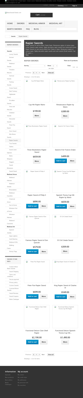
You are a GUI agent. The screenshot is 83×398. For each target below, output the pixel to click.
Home (10, 23)
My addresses (22, 380)
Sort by (26, 65)
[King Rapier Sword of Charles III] (65, 271)
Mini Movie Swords (11, 136)
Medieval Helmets (10, 179)
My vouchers (22, 385)
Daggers (11, 162)
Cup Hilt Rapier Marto (37, 105)
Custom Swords (14, 285)
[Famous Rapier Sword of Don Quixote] (36, 226)
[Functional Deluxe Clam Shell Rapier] (36, 316)
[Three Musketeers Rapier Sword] (36, 135)
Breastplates (13, 190)
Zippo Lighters (13, 236)
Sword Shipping (13, 271)
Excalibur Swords (11, 102)
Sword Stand (13, 171)
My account (23, 371)
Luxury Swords (13, 54)
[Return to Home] (7, 36)
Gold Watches (13, 239)
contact (45, 5)
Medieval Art (55, 23)
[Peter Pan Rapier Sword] (36, 271)
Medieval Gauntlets (10, 194)
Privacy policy (13, 282)
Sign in (74, 5)
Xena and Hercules (11, 108)
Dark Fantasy (13, 91)
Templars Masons (11, 71)
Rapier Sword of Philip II (37, 195)
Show (49, 65)
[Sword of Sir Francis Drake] (65, 135)
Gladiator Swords (10, 114)
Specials (7, 375)
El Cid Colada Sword (65, 240)
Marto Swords (14, 29)
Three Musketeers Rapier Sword (36, 151)
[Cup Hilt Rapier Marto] (36, 90)
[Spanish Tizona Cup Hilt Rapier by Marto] (65, 181)
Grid (74, 67)
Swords (20, 23)
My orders (21, 375)
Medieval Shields (10, 185)
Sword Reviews (13, 293)
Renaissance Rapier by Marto (65, 106)
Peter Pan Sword (11, 126)
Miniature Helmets (11, 216)
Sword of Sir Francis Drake (65, 150)
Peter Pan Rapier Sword (37, 285)
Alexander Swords (11, 120)
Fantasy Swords (10, 83)
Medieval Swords (10, 65)
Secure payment (14, 279)
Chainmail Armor (11, 200)
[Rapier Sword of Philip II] (36, 181)
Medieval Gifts (13, 242)
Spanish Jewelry (10, 231)
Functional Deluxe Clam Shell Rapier (37, 332)
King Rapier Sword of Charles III (65, 287)
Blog (36, 29)
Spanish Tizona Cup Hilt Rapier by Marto (65, 196)
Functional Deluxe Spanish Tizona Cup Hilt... (65, 332)
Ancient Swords (10, 59)
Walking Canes (10, 247)
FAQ (28, 29)
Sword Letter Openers (12, 151)
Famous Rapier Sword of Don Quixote (37, 241)
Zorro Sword (12, 131)
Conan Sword (13, 88)
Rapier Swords (13, 140)
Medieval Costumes (10, 222)
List (77, 67)
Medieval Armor (37, 23)
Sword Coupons (14, 296)
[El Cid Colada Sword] (65, 226)
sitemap (51, 5)
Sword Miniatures (10, 166)
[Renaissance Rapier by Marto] (65, 90)
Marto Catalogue (14, 299)
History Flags (13, 251)
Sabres (11, 146)
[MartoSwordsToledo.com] (16, 15)
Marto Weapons (10, 157)
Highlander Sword (11, 96)
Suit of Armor (13, 205)
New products (9, 377)
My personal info (23, 382)
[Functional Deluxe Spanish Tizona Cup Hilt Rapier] (65, 316)
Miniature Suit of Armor (12, 210)
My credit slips (22, 377)
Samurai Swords (10, 77)
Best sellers (8, 380)
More (27, 55)
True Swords (13, 143)
